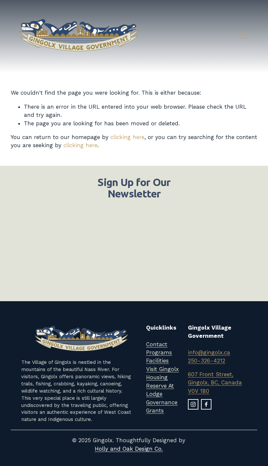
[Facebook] (206, 404)
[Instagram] (193, 404)
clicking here (127, 137)
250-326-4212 (206, 360)
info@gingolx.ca (209, 352)
